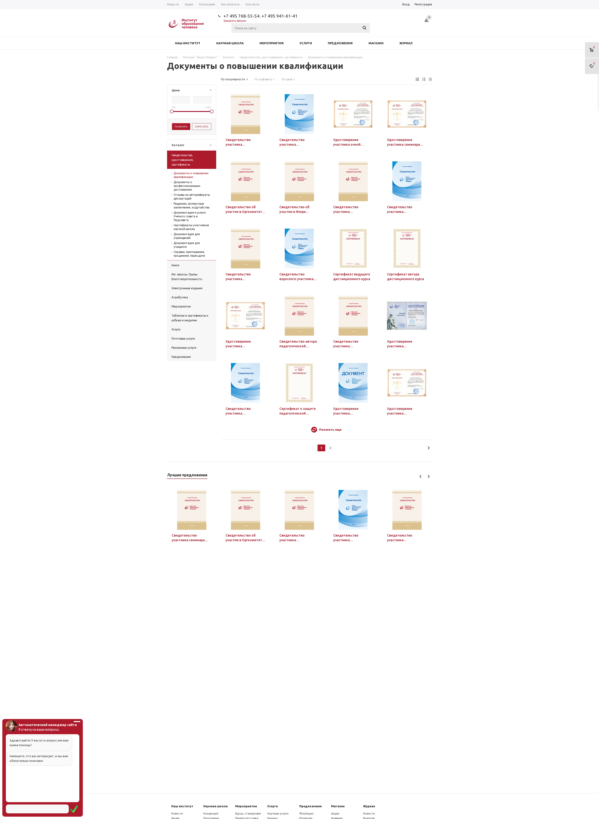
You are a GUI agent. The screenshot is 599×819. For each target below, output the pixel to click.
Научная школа (230, 43)
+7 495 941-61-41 (280, 16)
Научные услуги (278, 813)
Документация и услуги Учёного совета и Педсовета (190, 216)
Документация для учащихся (187, 244)
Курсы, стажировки (248, 813)
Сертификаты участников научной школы (191, 227)
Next (428, 476)
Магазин (376, 43)
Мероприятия (271, 43)
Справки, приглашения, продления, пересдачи (189, 253)
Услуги (306, 43)
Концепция (210, 813)
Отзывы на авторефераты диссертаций (192, 196)
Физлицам (306, 813)
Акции (335, 813)
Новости (177, 813)
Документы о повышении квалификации (191, 175)
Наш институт (187, 43)
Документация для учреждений (187, 236)
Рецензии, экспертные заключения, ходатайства (191, 205)
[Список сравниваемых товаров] (427, 22)
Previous (420, 476)
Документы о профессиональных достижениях (187, 186)
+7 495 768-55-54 (241, 16)
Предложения (340, 43)
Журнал (406, 43)
